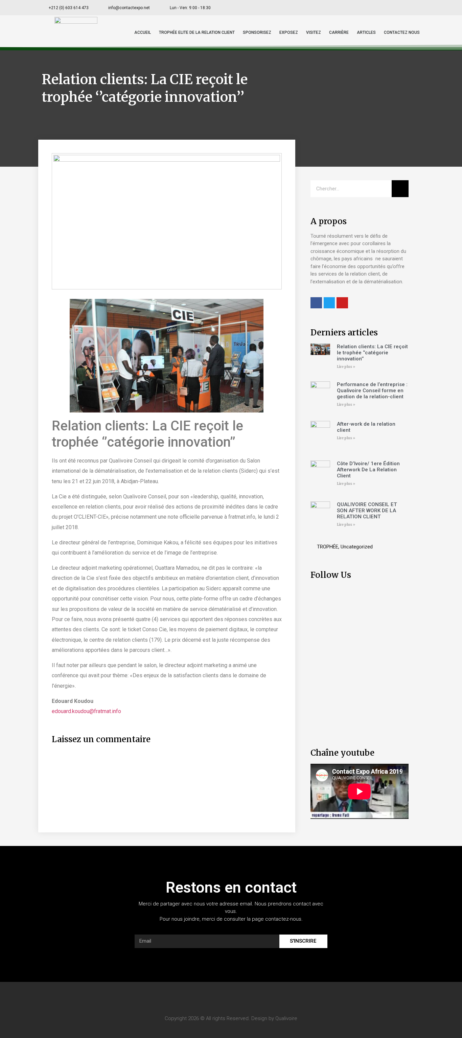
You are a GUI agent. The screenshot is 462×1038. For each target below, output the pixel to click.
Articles (366, 32)
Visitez (313, 32)
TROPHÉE (327, 547)
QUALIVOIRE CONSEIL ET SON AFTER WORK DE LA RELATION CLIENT (367, 510)
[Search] (400, 188)
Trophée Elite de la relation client (197, 32)
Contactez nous (402, 32)
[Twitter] (386, 7)
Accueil (142, 32)
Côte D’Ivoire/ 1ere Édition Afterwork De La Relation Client (368, 470)
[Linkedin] (416, 7)
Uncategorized (357, 547)
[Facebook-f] (370, 7)
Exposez (288, 32)
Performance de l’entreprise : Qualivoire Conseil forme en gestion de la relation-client (372, 390)
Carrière (339, 32)
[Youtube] (401, 7)
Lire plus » (346, 366)
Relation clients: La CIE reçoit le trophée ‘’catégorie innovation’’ (372, 353)
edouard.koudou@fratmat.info (86, 711)
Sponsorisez (257, 32)
